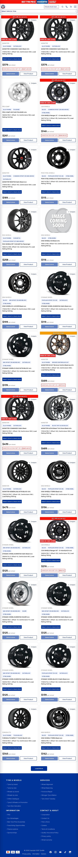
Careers (43, 854)
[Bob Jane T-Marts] (22, 6)
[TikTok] (65, 852)
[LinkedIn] (70, 852)
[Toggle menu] (75, 7)
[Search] (62, 6)
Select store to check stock (12, 59)
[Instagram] (55, 852)
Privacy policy (26, 854)
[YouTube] (60, 852)
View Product (28, 74)
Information (36, 854)
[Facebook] (50, 852)
